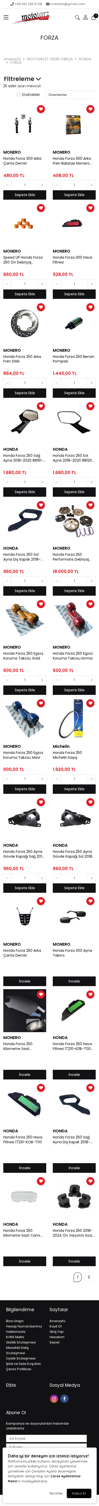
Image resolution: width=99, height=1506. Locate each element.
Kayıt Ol (56, 1326)
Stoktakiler (31, 95)
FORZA (15, 62)
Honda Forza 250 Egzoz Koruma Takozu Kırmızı (73, 656)
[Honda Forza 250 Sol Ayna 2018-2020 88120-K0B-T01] (74, 422)
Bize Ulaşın (15, 1321)
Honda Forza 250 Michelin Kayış (67, 755)
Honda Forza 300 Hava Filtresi (72, 260)
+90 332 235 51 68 (28, 4)
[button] (6, 17)
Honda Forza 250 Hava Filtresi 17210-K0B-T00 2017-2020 (72, 1046)
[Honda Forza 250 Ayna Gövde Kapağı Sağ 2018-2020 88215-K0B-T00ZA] (24, 818)
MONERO (12, 152)
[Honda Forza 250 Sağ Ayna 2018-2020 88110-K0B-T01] (24, 422)
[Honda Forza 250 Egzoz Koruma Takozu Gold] (24, 620)
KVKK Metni (15, 1337)
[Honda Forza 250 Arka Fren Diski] (24, 323)
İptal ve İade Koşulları (23, 1363)
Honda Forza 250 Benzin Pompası (73, 359)
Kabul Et (79, 1493)
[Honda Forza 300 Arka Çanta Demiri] (24, 125)
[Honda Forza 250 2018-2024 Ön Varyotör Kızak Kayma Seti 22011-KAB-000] (74, 1197)
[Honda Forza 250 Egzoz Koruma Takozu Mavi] (24, 719)
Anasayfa (12, 59)
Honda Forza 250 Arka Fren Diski (22, 359)
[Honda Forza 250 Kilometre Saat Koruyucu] (24, 1010)
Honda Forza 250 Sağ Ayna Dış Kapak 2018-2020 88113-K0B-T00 (71, 1140)
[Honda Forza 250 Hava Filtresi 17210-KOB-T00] (24, 1104)
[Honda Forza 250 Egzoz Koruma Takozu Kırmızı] (74, 620)
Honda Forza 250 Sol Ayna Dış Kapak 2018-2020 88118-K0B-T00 (22, 557)
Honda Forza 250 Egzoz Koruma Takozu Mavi (23, 755)
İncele (24, 981)
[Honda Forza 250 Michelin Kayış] (74, 719)
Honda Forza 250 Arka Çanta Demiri (22, 953)
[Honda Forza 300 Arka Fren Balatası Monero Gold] (74, 125)
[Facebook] (65, 1398)
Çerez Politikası (18, 1369)
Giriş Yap (57, 1331)
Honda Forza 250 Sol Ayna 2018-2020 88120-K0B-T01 (73, 458)
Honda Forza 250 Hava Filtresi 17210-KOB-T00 (22, 1140)
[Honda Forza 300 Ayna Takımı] (74, 917)
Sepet (54, 1342)
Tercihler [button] (56, 1493)
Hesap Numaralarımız (24, 1326)
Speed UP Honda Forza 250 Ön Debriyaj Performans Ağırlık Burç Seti (23, 260)
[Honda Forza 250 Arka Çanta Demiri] (24, 917)
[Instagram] (55, 1398)
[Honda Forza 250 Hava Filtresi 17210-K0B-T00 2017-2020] (74, 1010)
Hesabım (57, 1337)
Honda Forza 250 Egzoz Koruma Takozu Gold (23, 656)
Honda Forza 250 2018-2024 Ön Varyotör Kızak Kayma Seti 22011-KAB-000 (73, 1233)
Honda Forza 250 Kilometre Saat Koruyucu (17, 1046)
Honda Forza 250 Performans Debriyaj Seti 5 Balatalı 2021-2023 (74, 557)
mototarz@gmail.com (67, 4)
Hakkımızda (15, 1331)
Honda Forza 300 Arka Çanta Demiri (22, 161)
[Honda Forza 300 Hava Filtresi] (74, 224)
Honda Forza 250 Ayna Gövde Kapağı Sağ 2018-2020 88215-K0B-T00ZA (24, 854)
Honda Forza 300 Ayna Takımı (72, 953)
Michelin (61, 746)
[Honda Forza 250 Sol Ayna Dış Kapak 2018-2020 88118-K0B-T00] (24, 521)
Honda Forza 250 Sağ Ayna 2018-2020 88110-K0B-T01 (23, 458)
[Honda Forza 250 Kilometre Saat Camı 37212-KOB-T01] (24, 1197)
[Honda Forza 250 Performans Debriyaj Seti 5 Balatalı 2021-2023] (74, 521)
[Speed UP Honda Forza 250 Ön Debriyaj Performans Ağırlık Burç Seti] (24, 224)
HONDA (85, 59)
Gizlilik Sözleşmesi (21, 1342)
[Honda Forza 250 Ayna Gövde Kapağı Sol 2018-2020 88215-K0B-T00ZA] (74, 818)
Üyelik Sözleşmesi (21, 1358)
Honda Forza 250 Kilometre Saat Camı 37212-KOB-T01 (21, 1233)
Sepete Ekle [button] (25, 194)
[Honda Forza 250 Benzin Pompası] (74, 323)
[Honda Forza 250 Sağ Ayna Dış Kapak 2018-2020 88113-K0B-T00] (74, 1104)
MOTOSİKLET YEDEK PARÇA (50, 59)
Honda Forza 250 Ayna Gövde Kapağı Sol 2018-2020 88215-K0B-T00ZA (73, 854)
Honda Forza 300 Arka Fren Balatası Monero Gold (72, 161)
